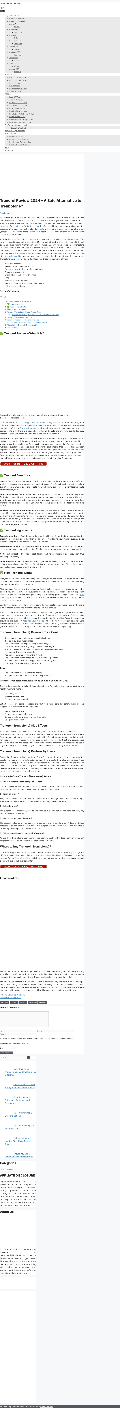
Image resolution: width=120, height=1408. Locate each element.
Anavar (12, 24)
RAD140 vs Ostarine (17, 108)
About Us (9, 150)
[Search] (28, 1057)
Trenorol (17, 60)
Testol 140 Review (16, 100)
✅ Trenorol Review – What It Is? (19, 301)
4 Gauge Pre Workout (17, 128)
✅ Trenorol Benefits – (15, 304)
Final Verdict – (12, 328)
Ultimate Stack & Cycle (18, 89)
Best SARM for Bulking (17, 117)
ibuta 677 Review (16, 97)
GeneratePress (46, 1406)
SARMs (8, 94)
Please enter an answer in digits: (14, 1043)
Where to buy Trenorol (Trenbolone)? (22, 325)
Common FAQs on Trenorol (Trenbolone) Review (29, 322)
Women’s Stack (15, 91)
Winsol (16, 66)
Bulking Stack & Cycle (17, 77)
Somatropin (13, 46)
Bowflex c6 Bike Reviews (18, 139)
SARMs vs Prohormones (18, 105)
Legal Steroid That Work (11, 3)
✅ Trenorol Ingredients (16, 307)
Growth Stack (14, 86)
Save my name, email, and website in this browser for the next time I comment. (38, 1038)
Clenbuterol (13, 30)
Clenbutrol (18, 32)
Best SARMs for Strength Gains (21, 119)
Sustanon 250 (14, 52)
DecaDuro (18, 44)
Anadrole (17, 72)
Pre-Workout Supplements (16, 125)
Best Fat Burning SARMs (18, 111)
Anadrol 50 (13, 69)
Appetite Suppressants (15, 131)
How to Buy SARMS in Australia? (21, 114)
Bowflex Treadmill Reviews (19, 145)
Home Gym (10, 133)
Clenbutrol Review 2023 (10, 997)
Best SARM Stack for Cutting (20, 122)
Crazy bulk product (28, 428)
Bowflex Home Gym (16, 136)
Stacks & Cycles (12, 74)
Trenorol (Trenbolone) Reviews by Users (22, 320)
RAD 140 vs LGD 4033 (18, 103)
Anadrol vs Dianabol (17, 21)
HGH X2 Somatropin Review (12, 995)
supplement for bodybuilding (26, 226)
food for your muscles (33, 621)
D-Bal (16, 38)
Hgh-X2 (17, 49)
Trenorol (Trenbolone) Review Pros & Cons (24, 312)
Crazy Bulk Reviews (16, 18)
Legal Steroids (11, 15)
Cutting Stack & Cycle (17, 80)
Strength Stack (15, 83)
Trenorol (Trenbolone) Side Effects (20, 317)
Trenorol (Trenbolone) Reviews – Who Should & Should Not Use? (35, 315)
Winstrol (12, 63)
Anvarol (17, 27)
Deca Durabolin (15, 41)
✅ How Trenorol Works (16, 309)
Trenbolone (13, 58)
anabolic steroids (13, 256)
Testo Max (18, 55)
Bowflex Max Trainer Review (20, 142)
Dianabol (12, 35)
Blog (7, 147)
